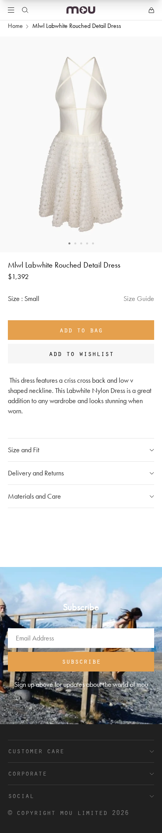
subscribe (81, 661)
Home (15, 26)
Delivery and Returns (36, 472)
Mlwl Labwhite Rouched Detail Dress (76, 26)
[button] (69, 243)
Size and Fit (23, 449)
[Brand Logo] (80, 10)
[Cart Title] (151, 10)
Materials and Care (34, 496)
